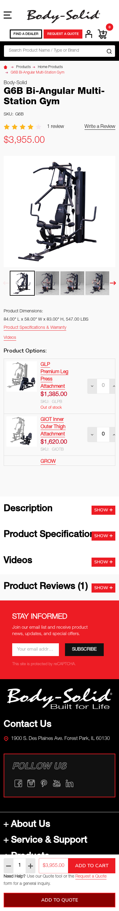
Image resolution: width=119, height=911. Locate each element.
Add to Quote (59, 900)
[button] (59, 698)
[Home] (6, 67)
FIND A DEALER (25, 34)
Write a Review (100, 127)
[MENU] (8, 15)
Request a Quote (90, 877)
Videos (10, 338)
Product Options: (25, 350)
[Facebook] (18, 783)
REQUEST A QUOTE (63, 34)
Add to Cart (92, 865)
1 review (55, 127)
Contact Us (28, 725)
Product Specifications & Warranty (35, 328)
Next (113, 283)
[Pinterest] (44, 783)
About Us (30, 825)
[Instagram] (31, 783)
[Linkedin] (69, 783)
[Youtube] (56, 783)
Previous (6, 283)
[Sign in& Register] (88, 34)
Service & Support (49, 840)
